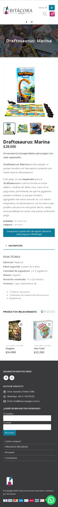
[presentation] (7, 92)
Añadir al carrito (21, 324)
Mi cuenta (9, 452)
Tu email (7, 422)
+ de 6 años (19, 346)
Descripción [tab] (15, 245)
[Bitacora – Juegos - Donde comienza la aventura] (18, 10)
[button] (42, 312)
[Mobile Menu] (52, 7)
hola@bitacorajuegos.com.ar (26, 401)
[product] (14, 330)
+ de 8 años (18, 224)
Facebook (6, 377)
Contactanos (11, 458)
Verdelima (11, 494)
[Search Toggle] (45, 14)
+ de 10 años (10, 346)
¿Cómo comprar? (13, 441)
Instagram (12, 377)
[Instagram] (31, 22)
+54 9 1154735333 (26, 396)
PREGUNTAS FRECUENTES (16, 446)
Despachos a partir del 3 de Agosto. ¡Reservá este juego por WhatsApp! (29, 233)
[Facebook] (26, 22)
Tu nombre (8, 413)
